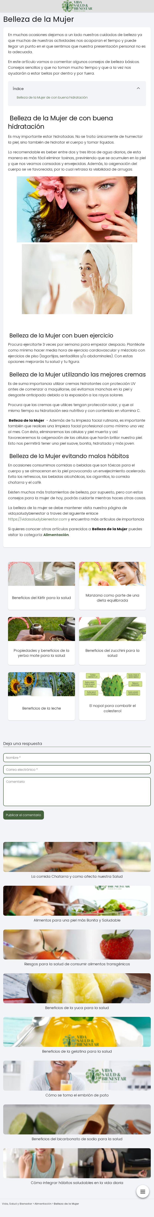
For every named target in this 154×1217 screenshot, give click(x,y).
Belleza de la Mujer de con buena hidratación (52, 97)
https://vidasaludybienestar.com (37, 519)
